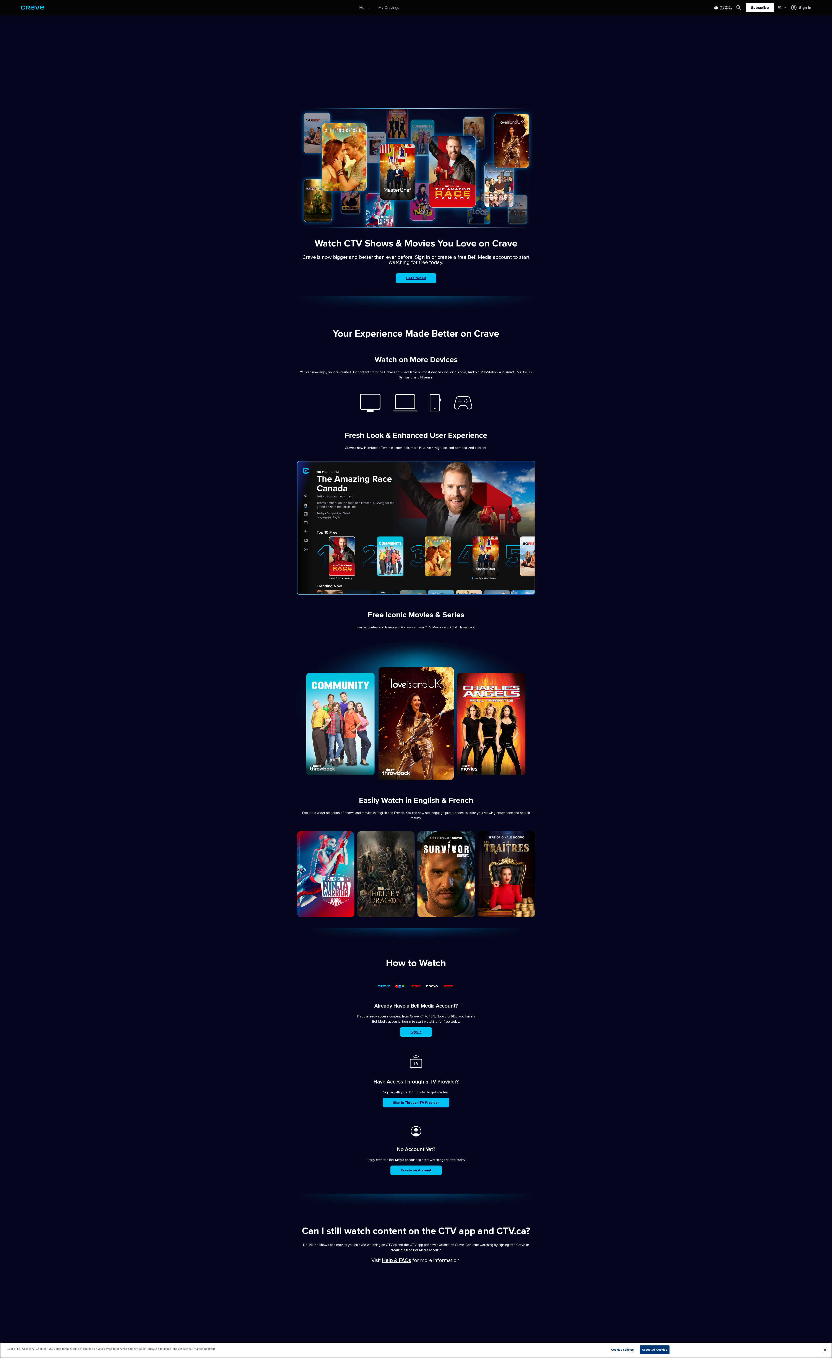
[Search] (738, 7)
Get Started (416, 278)
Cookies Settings (622, 1349)
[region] (416, 1350)
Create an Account (416, 1170)
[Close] (825, 1350)
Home (364, 7)
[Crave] (32, 8)
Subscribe (760, 7)
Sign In (416, 1032)
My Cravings (388, 7)
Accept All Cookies (654, 1349)
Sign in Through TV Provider (416, 1102)
